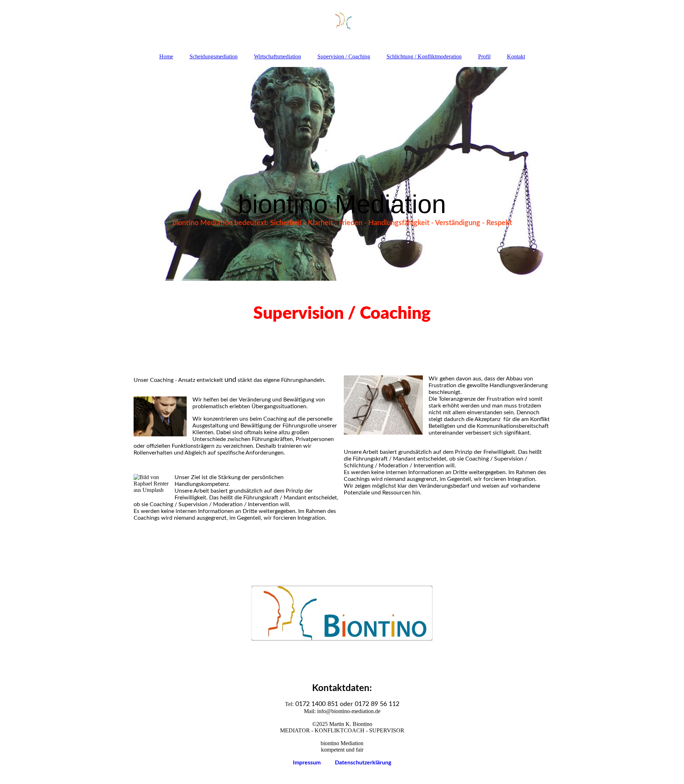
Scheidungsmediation (214, 56)
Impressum (314, 762)
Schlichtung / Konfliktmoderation (424, 56)
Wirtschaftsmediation (277, 56)
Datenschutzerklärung (363, 762)
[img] (342, 23)
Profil (484, 56)
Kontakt (516, 56)
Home (166, 56)
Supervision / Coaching (343, 56)
